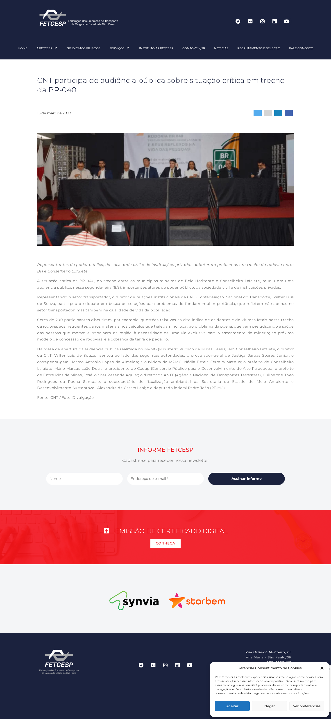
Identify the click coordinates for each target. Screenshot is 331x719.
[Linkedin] (274, 21)
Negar (269, 706)
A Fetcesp (44, 48)
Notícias (221, 48)
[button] (322, 668)
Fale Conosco (301, 48)
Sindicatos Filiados (83, 48)
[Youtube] (287, 21)
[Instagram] (262, 21)
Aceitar (232, 706)
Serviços (117, 48)
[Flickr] (250, 21)
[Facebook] (238, 21)
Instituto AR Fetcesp (156, 48)
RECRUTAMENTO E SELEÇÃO (258, 48)
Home (22, 48)
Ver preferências (307, 706)
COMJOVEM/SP (193, 48)
